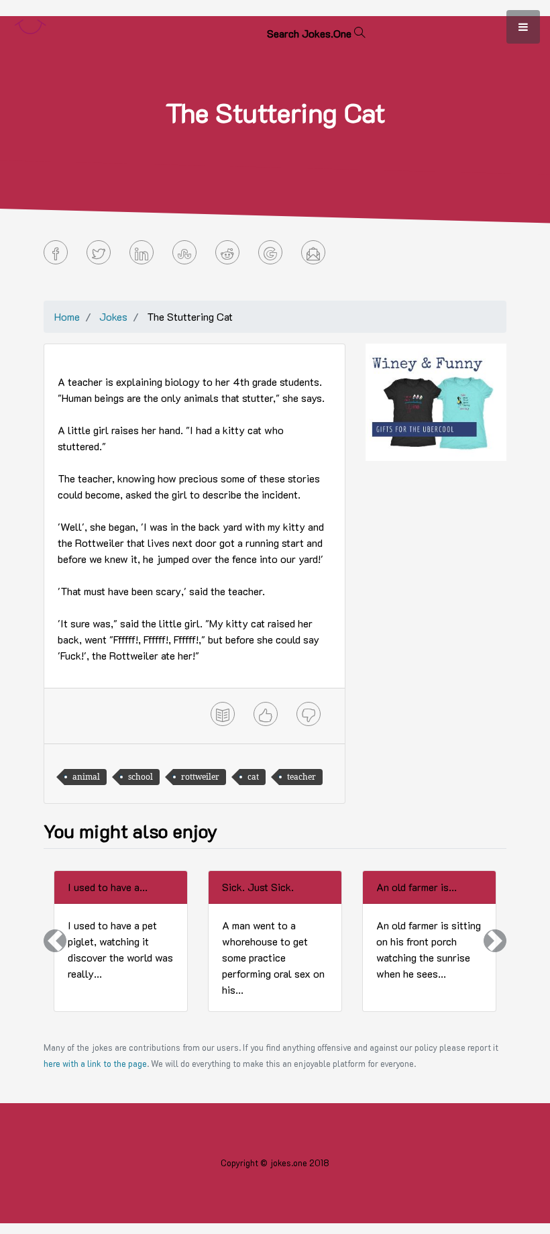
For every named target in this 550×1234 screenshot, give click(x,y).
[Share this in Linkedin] (141, 252)
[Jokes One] (30, 24)
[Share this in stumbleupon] (184, 252)
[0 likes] (266, 714)
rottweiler (200, 776)
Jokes (113, 316)
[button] (55, 941)
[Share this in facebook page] (56, 252)
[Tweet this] (99, 252)
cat (253, 776)
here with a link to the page (95, 1063)
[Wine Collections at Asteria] (436, 401)
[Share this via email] (313, 252)
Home (67, 316)
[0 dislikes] (308, 714)
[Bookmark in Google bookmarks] (270, 252)
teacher (301, 776)
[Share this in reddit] (227, 252)
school (140, 776)
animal (86, 776)
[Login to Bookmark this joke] (223, 714)
